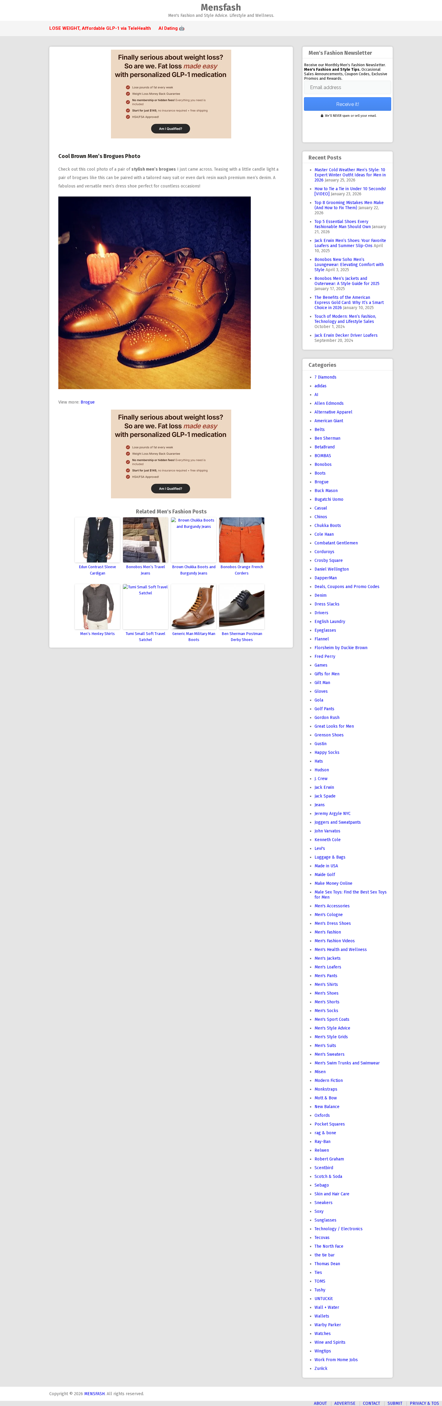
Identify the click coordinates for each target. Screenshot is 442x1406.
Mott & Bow (326, 1098)
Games (321, 665)
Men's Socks (326, 1010)
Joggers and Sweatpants (338, 822)
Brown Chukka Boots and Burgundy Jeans (194, 570)
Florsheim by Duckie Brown (341, 647)
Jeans (320, 804)
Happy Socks (327, 752)
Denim (321, 595)
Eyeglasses (325, 630)
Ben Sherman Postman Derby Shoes (242, 636)
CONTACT (371, 1403)
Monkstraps (326, 1089)
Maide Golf (325, 874)
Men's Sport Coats (332, 1019)
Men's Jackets (328, 958)
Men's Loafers (328, 967)
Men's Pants (326, 975)
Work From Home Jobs (336, 1359)
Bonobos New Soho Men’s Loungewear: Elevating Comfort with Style (349, 264)
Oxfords (322, 1115)
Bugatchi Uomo (329, 499)
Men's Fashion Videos (335, 940)
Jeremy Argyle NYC (333, 813)
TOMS (320, 1281)
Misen (320, 1071)
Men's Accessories (332, 906)
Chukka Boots (328, 525)
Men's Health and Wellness (341, 949)
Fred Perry (325, 656)
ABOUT (320, 1403)
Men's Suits (325, 1045)
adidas (321, 386)
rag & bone (325, 1132)
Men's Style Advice (332, 1028)
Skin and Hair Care (332, 1194)
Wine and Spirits (330, 1342)
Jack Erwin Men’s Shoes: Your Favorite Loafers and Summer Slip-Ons (350, 243)
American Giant (329, 420)
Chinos (321, 516)
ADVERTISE (344, 1403)
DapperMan (326, 578)
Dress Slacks (327, 604)
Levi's (320, 848)
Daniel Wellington (332, 569)
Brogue (88, 402)
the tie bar (325, 1255)
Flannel (322, 639)
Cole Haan (324, 534)
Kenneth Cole (328, 839)
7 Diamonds (325, 377)
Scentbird (324, 1167)
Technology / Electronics (339, 1228)
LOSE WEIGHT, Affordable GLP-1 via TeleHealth (100, 28)
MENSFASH (94, 1393)
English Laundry (330, 621)
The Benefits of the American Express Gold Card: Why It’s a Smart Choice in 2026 (349, 302)
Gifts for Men (327, 674)
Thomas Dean (327, 1263)
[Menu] (51, 11)
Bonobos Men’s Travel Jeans (145, 570)
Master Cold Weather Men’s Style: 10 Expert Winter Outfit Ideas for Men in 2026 (350, 175)
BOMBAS (323, 455)
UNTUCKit (324, 1298)
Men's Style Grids (331, 1036)
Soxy (319, 1211)
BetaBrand (325, 447)
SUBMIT (395, 1403)
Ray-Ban (322, 1141)
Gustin (321, 743)
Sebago (322, 1185)
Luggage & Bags (330, 857)
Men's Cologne (329, 914)
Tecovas (322, 1237)
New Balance (327, 1106)
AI (316, 394)
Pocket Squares (330, 1124)
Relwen (322, 1150)
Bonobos (323, 464)
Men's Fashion (328, 932)
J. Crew (321, 778)
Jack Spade (325, 796)
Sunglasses (325, 1220)
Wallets (322, 1316)
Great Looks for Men (334, 726)
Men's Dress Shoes (333, 923)
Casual (321, 508)
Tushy (320, 1290)
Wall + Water (327, 1307)
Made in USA (326, 866)
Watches (323, 1333)
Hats (319, 761)
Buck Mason (326, 490)
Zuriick (321, 1368)
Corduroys (324, 551)
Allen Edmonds (329, 403)
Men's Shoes (327, 993)
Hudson (322, 770)
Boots (320, 473)
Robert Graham (329, 1159)
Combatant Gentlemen (336, 543)
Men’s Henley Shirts (97, 633)
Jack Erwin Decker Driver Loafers (346, 335)
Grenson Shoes (329, 735)
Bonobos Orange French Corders (241, 570)
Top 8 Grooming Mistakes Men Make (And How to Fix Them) (349, 205)
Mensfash (221, 7)
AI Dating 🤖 (171, 28)
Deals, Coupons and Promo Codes (347, 586)
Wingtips (323, 1351)
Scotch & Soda (328, 1176)
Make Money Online (333, 883)
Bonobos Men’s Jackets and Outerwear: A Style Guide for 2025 (347, 281)
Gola (319, 700)
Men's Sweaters (330, 1054)
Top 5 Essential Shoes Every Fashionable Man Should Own (343, 224)
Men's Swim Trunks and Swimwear (347, 1063)
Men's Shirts (326, 984)
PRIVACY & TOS (424, 1403)
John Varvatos (327, 831)
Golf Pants (324, 708)
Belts (320, 429)
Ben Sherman (327, 438)
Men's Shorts (327, 1002)
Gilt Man (322, 682)
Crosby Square (329, 560)
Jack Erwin (324, 787)
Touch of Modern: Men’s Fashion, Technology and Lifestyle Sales (345, 319)
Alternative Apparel (333, 412)
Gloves (321, 691)
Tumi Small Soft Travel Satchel (145, 636)
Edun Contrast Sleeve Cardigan (97, 570)
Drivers (321, 612)
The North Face (329, 1246)
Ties (318, 1272)
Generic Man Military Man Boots (193, 636)
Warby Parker (328, 1324)
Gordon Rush (327, 717)
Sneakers (324, 1202)
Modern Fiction (329, 1080)
